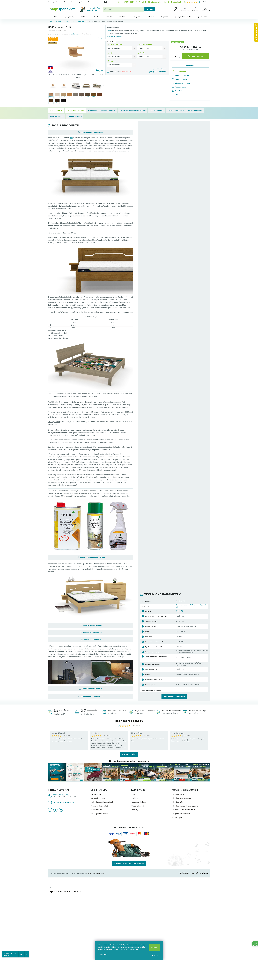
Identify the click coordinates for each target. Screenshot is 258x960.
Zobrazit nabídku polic (92, 639)
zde (136, 949)
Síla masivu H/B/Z (116, 45)
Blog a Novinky (81, 2)
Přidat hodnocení (137, 806)
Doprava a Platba (69, 2)
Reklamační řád (96, 810)
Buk (71, 138)
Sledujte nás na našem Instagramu (131, 761)
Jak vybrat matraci (178, 794)
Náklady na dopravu (182, 83)
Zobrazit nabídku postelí (92, 625)
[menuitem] (54, 16)
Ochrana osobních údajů (99, 806)
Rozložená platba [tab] (195, 110)
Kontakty (51, 2)
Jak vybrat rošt (177, 802)
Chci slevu (190, 65)
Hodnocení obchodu (129, 720)
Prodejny (59, 2)
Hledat (150, 9)
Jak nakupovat (96, 794)
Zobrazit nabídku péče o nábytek (92, 557)
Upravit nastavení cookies (96, 873)
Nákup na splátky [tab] (57, 116)
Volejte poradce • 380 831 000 (91, 132)
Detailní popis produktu (114, 37)
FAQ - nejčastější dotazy (99, 813)
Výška (112, 53)
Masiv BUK (179, 611)
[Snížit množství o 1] (179, 57)
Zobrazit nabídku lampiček (91, 688)
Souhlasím (154, 947)
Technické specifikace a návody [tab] (133, 110)
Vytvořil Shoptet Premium (187, 873)
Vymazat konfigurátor (159, 69)
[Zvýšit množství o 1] (179, 54)
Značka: (76, 34)
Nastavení (103, 954)
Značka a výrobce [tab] (108, 110)
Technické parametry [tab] (75, 110)
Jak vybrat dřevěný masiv (181, 813)
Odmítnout (154, 956)
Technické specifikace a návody (102, 802)
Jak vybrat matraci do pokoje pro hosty (186, 806)
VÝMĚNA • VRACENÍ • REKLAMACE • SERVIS (129, 863)
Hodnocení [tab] (92, 110)
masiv (109, 31)
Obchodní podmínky (98, 798)
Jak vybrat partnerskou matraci (183, 810)
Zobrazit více (129, 754)
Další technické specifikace (174, 696)
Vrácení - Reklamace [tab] (175, 110)
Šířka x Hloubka (146, 45)
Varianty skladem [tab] (75, 116)
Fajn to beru (197, 56)
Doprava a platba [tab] (156, 110)
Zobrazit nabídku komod (92, 632)
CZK (204, 2)
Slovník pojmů (177, 817)
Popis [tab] (56, 110)
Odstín (142, 53)
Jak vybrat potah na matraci (182, 798)
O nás (90, 2)
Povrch (112, 61)
